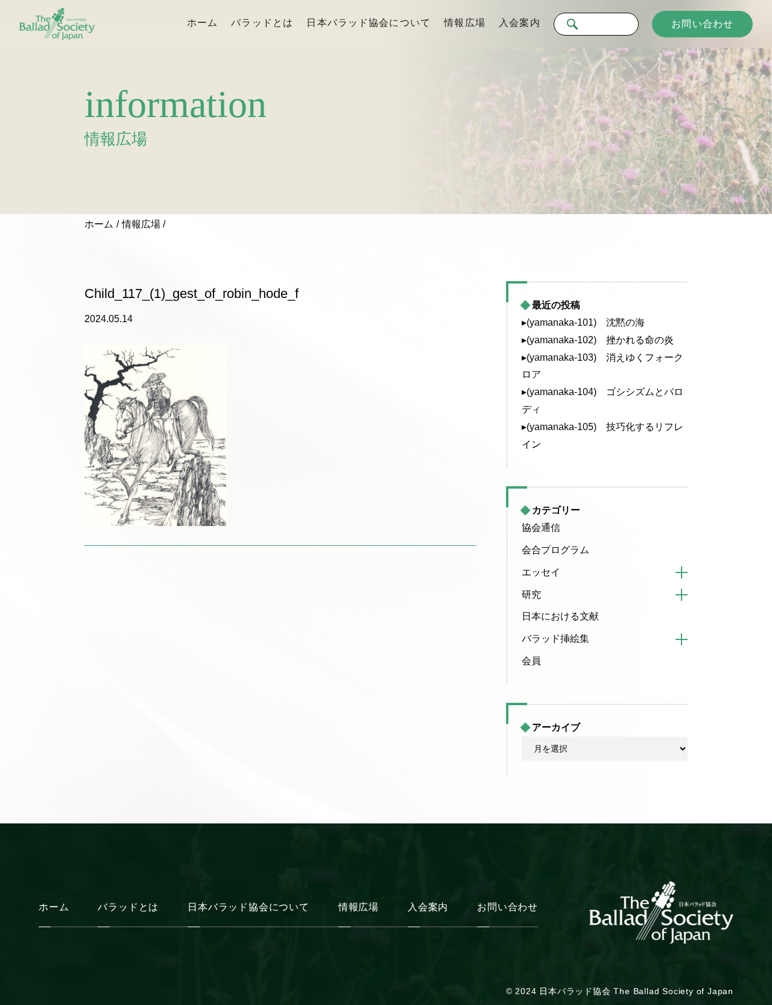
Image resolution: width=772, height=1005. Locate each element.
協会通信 (541, 527)
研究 (531, 594)
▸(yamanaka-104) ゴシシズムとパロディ (602, 400)
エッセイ (541, 572)
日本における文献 (560, 616)
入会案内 (519, 22)
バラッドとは (262, 22)
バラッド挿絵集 (555, 638)
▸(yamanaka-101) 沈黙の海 (583, 322)
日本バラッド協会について (368, 22)
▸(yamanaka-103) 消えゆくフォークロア (602, 366)
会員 (531, 661)
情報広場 (464, 22)
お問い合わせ (702, 24)
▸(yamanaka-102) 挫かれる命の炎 (598, 340)
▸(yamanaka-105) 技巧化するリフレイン (602, 435)
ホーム (202, 22)
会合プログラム (555, 550)
